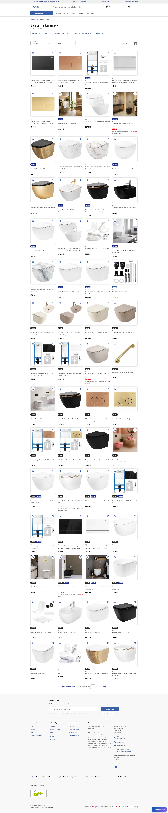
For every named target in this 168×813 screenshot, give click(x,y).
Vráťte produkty (73, 732)
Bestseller (73, 13)
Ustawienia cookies (159, 809)
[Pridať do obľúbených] (53, 53)
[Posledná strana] (109, 686)
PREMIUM (58, 13)
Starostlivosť (53, 739)
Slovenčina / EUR (129, 2)
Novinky (66, 13)
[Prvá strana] (58, 686)
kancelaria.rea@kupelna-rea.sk (124, 751)
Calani (59, 585)
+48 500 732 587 (121, 742)
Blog (136, 2)
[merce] (51, 807)
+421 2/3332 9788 (38, 2)
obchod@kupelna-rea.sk (52, 2)
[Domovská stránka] (35, 7)
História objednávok (74, 729)
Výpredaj (80, 13)
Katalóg (52, 736)
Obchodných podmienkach (109, 713)
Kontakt (93, 13)
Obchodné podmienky (36, 735)
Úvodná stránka (34, 19)
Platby (51, 732)
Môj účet (71, 726)
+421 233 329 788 (121, 738)
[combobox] (41, 43)
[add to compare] (33, 53)
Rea (31, 78)
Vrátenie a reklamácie (55, 729)
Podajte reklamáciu (74, 735)
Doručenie (52, 726)
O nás (87, 13)
